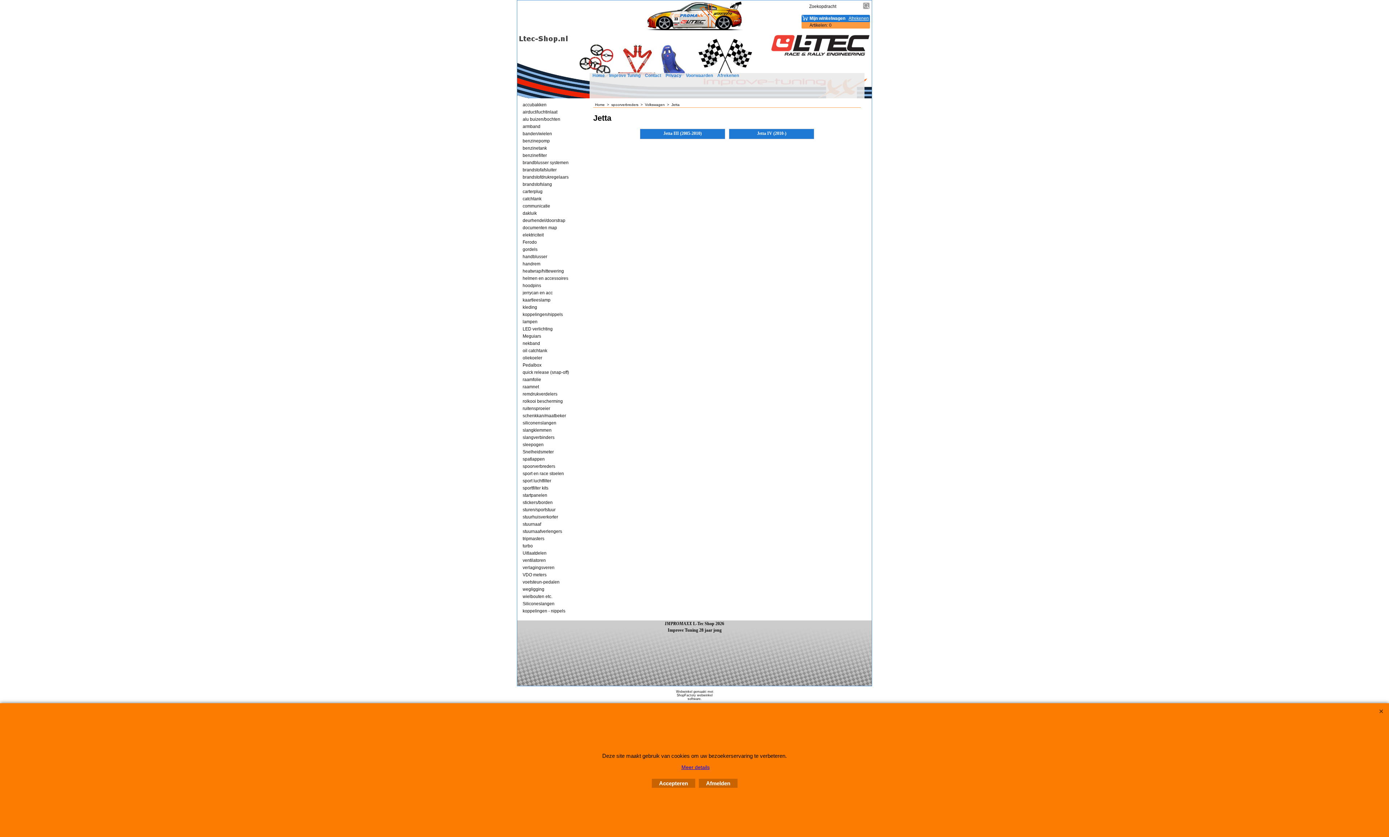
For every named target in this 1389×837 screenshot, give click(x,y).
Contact (653, 75)
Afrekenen (728, 75)
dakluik (530, 213)
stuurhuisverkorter (540, 517)
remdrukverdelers (540, 394)
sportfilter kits (535, 488)
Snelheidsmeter (538, 451)
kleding (530, 307)
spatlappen (534, 459)
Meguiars (532, 336)
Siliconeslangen (539, 603)
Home (598, 75)
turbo (528, 545)
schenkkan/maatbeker (544, 415)
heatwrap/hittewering (543, 271)
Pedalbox (532, 365)
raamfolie (532, 379)
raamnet (531, 386)
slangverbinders (539, 437)
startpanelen (535, 495)
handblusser (535, 256)
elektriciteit (533, 235)
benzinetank (535, 148)
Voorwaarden (699, 75)
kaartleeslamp (537, 300)
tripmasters (533, 538)
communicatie (536, 206)
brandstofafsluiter (540, 169)
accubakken (535, 104)
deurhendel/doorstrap (544, 220)
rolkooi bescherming (543, 401)
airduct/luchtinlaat (540, 112)
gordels (530, 249)
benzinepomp (536, 141)
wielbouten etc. (537, 596)
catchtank (532, 198)
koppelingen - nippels (544, 611)
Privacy (673, 75)
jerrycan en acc (538, 292)
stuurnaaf (532, 524)
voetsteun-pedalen (541, 582)
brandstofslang (537, 184)
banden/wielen (537, 133)
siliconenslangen (539, 423)
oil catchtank (535, 350)
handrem (531, 263)
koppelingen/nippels (543, 314)
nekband (531, 343)
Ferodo (530, 242)
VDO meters (535, 574)
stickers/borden (538, 502)
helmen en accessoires (545, 278)
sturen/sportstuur (539, 509)
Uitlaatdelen (535, 553)
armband (531, 126)
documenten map (540, 227)
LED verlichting (538, 329)
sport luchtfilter (537, 480)
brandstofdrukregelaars (546, 177)
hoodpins (532, 285)
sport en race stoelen (543, 473)
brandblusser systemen (546, 162)
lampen (530, 321)
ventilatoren (534, 560)
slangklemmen (537, 430)
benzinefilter (535, 155)
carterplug (533, 191)
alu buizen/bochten (541, 119)
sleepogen (533, 444)
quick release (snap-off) (546, 372)
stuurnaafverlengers (542, 531)
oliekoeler (532, 357)
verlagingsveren (539, 567)
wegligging (533, 589)
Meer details (695, 767)
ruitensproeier (536, 408)
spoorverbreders (539, 466)
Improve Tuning (625, 75)
